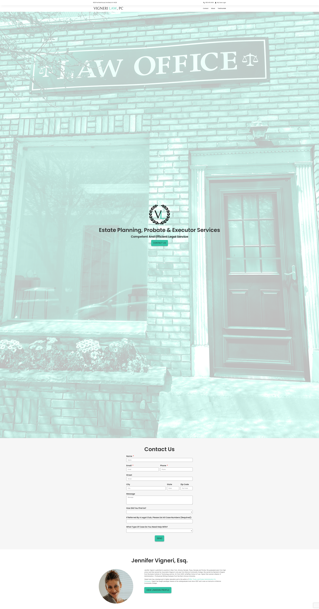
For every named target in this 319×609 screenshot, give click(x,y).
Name (129, 456)
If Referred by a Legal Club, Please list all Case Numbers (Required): (159, 517)
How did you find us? (136, 508)
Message (130, 494)
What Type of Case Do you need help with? (147, 527)
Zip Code (185, 484)
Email (129, 466)
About (213, 8)
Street (129, 475)
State (169, 484)
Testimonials (222, 8)
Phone (163, 466)
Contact (205, 8)
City (128, 484)
